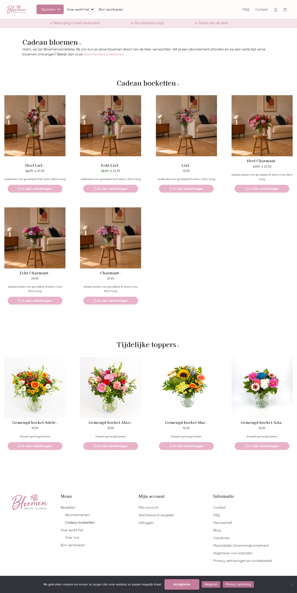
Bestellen (48, 9)
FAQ (246, 9)
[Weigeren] (291, 584)
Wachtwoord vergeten (156, 515)
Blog (217, 530)
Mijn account (148, 507)
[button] (59, 9)
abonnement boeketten (104, 54)
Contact (261, 9)
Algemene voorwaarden (232, 553)
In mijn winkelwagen (36, 189)
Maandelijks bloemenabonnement (241, 545)
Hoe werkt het (78, 9)
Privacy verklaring (238, 584)
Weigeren (211, 584)
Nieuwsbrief (222, 522)
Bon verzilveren (111, 9)
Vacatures (221, 538)
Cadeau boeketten (80, 522)
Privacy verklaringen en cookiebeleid (242, 560)
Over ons (72, 537)
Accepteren (181, 584)
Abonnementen (77, 515)
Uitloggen (146, 522)
